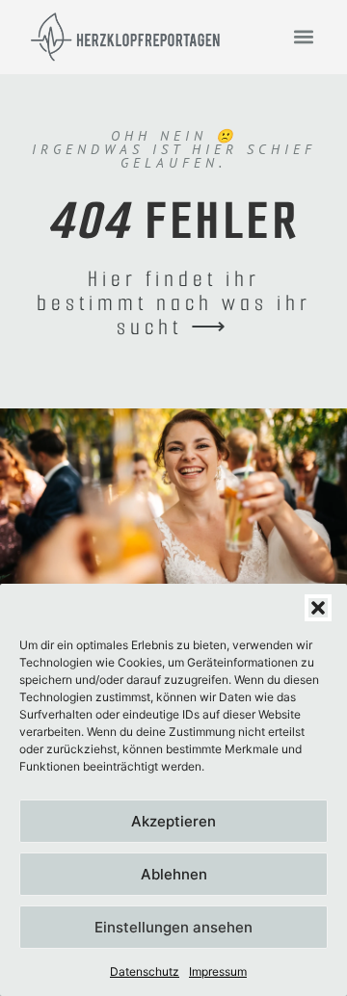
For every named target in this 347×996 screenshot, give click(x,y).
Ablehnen (174, 874)
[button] (318, 607)
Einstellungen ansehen (173, 927)
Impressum (218, 971)
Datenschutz (144, 971)
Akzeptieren (173, 821)
